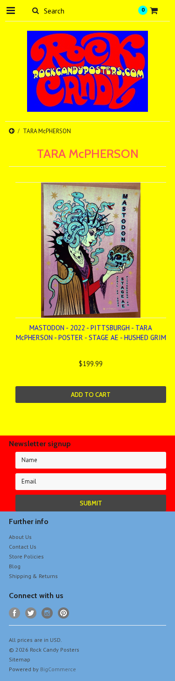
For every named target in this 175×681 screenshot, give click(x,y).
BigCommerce (58, 669)
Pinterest (64, 613)
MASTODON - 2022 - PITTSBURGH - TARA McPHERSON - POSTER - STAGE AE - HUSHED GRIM (91, 332)
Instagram (47, 613)
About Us (20, 536)
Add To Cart (91, 394)
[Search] (36, 10)
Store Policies (26, 556)
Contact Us (22, 546)
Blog (15, 566)
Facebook (15, 613)
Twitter (31, 613)
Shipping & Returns (33, 575)
